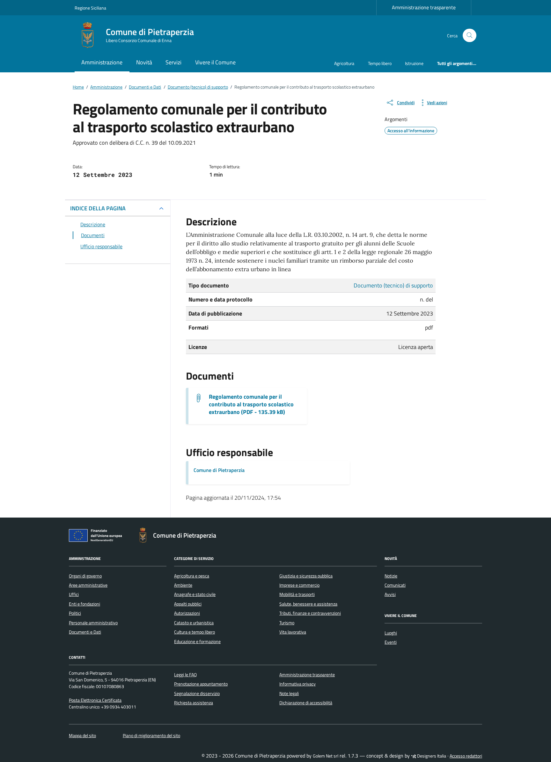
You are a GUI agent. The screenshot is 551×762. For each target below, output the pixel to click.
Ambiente (183, 585)
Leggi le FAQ (185, 674)
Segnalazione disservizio (197, 693)
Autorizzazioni (187, 613)
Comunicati (395, 585)
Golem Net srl (325, 755)
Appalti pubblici (188, 603)
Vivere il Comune (215, 62)
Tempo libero (380, 63)
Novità (144, 62)
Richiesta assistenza (193, 702)
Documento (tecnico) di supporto (393, 285)
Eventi (391, 642)
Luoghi (391, 632)
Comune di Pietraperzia (219, 470)
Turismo (286, 622)
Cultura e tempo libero (194, 631)
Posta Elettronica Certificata (95, 700)
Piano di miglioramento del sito (151, 735)
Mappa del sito (82, 735)
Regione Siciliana (90, 7)
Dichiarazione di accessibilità (305, 702)
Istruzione (414, 63)
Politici (75, 613)
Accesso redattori (466, 755)
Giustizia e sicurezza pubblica (306, 575)
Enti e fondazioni (84, 603)
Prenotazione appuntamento (201, 683)
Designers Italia (431, 755)
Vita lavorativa (292, 631)
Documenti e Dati (85, 631)
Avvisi (390, 594)
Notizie (391, 575)
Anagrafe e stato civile (195, 594)
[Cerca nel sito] (469, 35)
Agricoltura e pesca (191, 575)
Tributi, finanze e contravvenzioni (310, 613)
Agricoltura (344, 63)
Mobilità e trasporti (297, 594)
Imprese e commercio (299, 585)
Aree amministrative (88, 585)
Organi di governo (85, 575)
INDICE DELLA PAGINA (98, 208)
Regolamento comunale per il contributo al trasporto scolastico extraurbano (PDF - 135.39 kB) (251, 404)
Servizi (173, 62)
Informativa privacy (297, 683)
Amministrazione (101, 62)
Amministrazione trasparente (424, 7)
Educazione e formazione (197, 641)
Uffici (74, 594)
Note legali (289, 693)
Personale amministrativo (93, 622)
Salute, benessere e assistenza (308, 603)
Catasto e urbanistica (194, 622)
